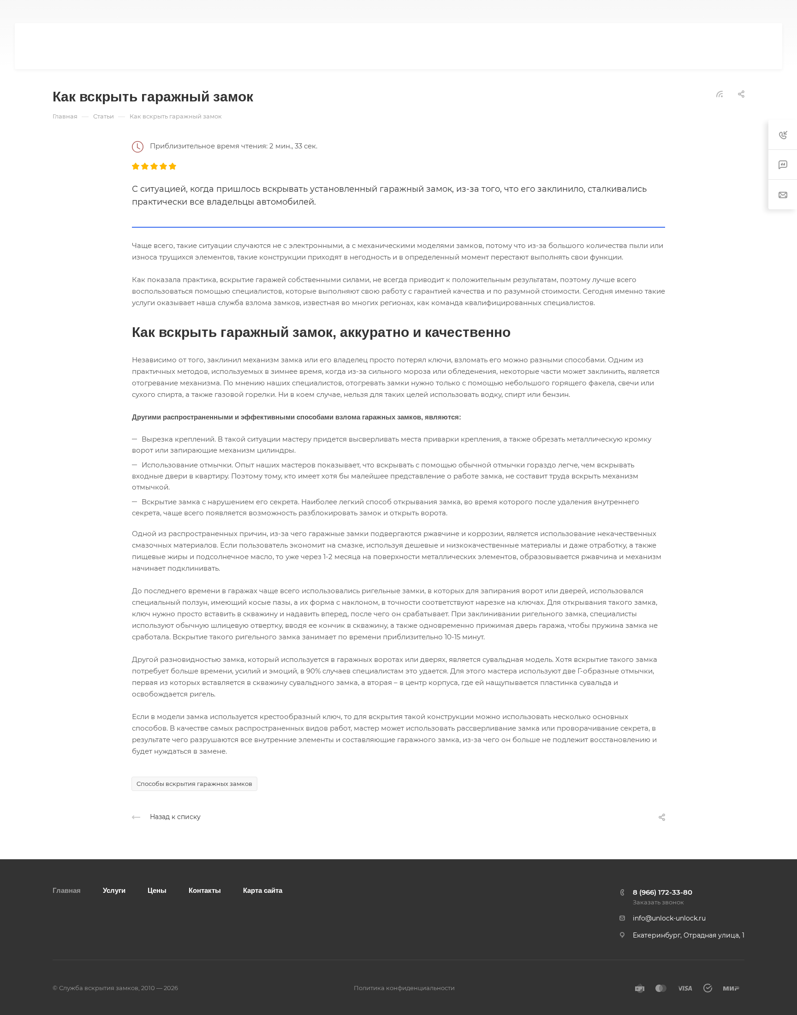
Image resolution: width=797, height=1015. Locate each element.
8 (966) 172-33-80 (621, 11)
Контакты (205, 890)
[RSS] (719, 93)
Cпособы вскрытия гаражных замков (194, 783)
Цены (157, 890)
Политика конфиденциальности (404, 987)
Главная (67, 890)
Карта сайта (262, 890)
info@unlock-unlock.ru (669, 918)
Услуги (114, 890)
